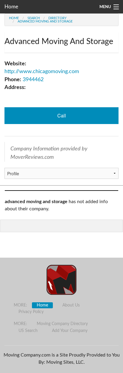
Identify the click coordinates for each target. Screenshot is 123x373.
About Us (71, 305)
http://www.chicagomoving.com (41, 71)
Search (33, 18)
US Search (28, 331)
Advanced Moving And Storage (45, 21)
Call (61, 115)
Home (11, 6)
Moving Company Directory (62, 324)
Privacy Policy (31, 312)
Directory (57, 18)
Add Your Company (69, 331)
